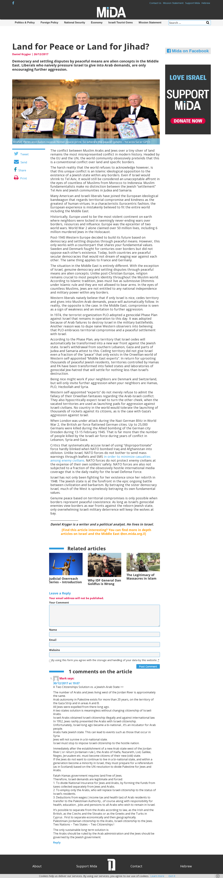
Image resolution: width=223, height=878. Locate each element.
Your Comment (59, 602)
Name (53, 629)
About (37, 866)
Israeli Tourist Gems (120, 22)
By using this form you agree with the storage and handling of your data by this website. (105, 660)
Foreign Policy (49, 22)
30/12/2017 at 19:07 (66, 683)
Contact (136, 866)
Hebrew (206, 3)
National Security (74, 22)
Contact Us (155, 3)
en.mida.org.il (134, 534)
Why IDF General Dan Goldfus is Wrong (104, 582)
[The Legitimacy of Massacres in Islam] (143, 562)
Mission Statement (173, 3)
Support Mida (192, 3)
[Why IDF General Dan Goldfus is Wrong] (104, 564)
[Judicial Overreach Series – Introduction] (66, 563)
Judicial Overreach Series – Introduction (65, 580)
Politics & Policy (25, 22)
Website (54, 650)
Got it (171, 876)
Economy (96, 22)
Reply (57, 842)
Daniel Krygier (21, 54)
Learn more (157, 876)
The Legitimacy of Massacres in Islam (141, 576)
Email (52, 640)
